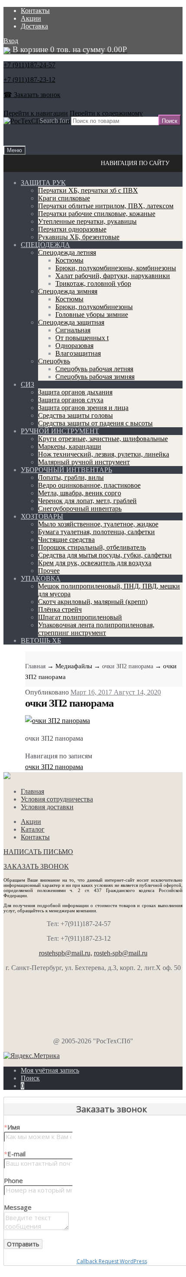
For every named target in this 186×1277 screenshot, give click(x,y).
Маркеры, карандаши (69, 446)
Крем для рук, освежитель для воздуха (94, 563)
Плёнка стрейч (60, 609)
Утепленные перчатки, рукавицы (87, 221)
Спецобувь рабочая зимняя (95, 376)
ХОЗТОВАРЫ (42, 516)
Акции (31, 18)
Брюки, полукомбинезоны (94, 306)
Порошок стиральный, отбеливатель (92, 547)
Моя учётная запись (50, 1070)
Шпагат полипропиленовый (80, 617)
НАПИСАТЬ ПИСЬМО (38, 851)
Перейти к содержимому (106, 113)
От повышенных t (82, 337)
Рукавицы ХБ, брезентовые (78, 237)
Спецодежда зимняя (67, 291)
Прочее (49, 570)
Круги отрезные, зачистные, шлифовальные (103, 438)
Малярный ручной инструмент (84, 462)
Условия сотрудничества (57, 799)
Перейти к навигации (35, 113)
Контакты (35, 10)
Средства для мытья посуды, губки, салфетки (105, 555)
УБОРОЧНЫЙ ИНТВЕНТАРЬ (66, 469)
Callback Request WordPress (112, 1261)
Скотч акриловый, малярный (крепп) (93, 601)
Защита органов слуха (70, 400)
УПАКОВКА (41, 578)
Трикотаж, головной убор (93, 283)
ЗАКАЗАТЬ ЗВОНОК (36, 866)
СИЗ (27, 384)
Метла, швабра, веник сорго (79, 493)
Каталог (33, 829)
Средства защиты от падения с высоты (95, 423)
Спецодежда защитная (71, 322)
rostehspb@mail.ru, (65, 953)
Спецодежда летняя (67, 252)
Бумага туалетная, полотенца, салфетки (96, 531)
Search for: (54, 120)
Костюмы (69, 260)
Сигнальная (72, 330)
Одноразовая (74, 345)
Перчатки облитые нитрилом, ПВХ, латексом (105, 206)
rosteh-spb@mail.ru (121, 953)
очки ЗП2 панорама (127, 666)
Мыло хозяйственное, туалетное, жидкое (98, 524)
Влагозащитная (78, 353)
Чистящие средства (66, 539)
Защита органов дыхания (75, 392)
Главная (35, 666)
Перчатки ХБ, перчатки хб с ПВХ (88, 190)
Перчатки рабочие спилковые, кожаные (96, 213)
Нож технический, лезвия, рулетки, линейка (103, 454)
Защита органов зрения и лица (83, 407)
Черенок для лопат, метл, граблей (87, 500)
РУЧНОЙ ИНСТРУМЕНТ (60, 431)
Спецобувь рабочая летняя (94, 368)
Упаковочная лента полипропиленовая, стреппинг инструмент (96, 628)
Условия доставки (47, 807)
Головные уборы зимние (91, 314)
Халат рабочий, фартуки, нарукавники (112, 275)
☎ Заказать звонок (32, 94)
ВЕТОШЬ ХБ (41, 640)
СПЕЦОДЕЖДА (45, 244)
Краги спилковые (64, 198)
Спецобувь (54, 361)
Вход (10, 40)
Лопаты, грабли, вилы (71, 477)
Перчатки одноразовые (72, 229)
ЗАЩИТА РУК (43, 182)
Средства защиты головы (75, 415)
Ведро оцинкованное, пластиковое (89, 485)
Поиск (30, 1078)
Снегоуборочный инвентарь (80, 508)
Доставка (34, 26)
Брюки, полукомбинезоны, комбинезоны (115, 268)
